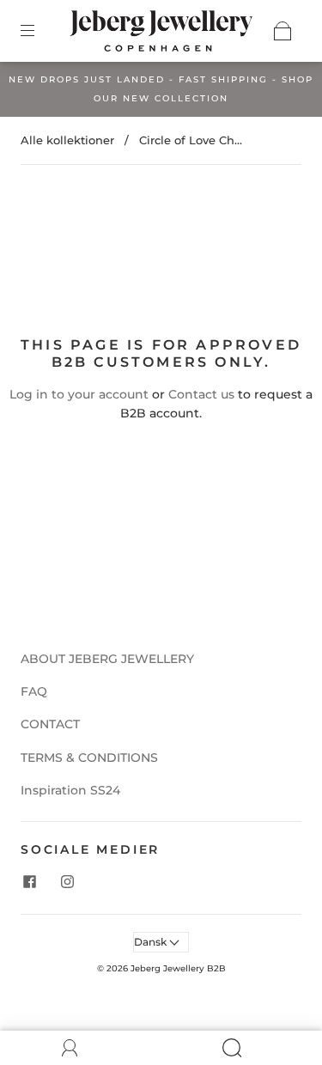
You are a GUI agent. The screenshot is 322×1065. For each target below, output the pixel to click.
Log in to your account (79, 394)
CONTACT (50, 724)
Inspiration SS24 (70, 790)
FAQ (34, 691)
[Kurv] (282, 31)
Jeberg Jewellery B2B (178, 968)
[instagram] (67, 881)
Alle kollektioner (67, 140)
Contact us (201, 394)
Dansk (151, 941)
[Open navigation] (39, 30)
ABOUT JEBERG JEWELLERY (107, 658)
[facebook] (29, 881)
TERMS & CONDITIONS (89, 757)
